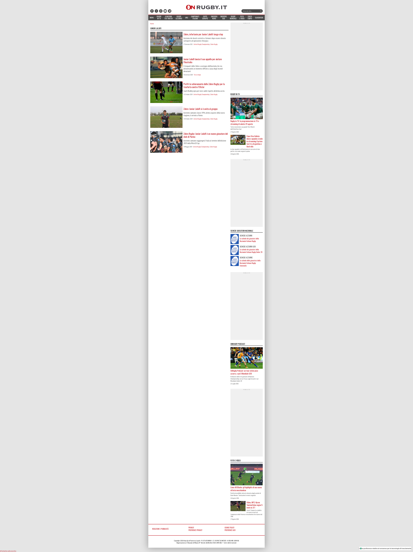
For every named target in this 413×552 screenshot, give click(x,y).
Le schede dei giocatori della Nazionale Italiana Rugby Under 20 (251, 250)
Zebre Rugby (213, 44)
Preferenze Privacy (195, 530)
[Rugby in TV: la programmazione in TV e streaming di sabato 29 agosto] (246, 109)
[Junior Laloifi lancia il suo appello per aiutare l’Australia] (166, 68)
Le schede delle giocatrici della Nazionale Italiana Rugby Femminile (250, 263)
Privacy (191, 527)
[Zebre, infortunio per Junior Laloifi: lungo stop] (166, 43)
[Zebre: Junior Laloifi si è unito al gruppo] (166, 117)
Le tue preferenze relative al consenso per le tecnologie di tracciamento (385, 548)
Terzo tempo (197, 75)
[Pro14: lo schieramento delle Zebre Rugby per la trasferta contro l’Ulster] (166, 92)
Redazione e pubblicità (160, 529)
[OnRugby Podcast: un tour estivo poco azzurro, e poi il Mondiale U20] (246, 358)
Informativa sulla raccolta (8, 551)
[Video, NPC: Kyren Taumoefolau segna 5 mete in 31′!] (238, 506)
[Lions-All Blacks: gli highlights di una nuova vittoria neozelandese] (246, 475)
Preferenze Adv (230, 530)
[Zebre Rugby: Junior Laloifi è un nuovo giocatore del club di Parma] (166, 142)
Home (152, 23)
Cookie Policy (229, 527)
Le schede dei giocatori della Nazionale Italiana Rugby (249, 239)
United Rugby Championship (201, 44)
